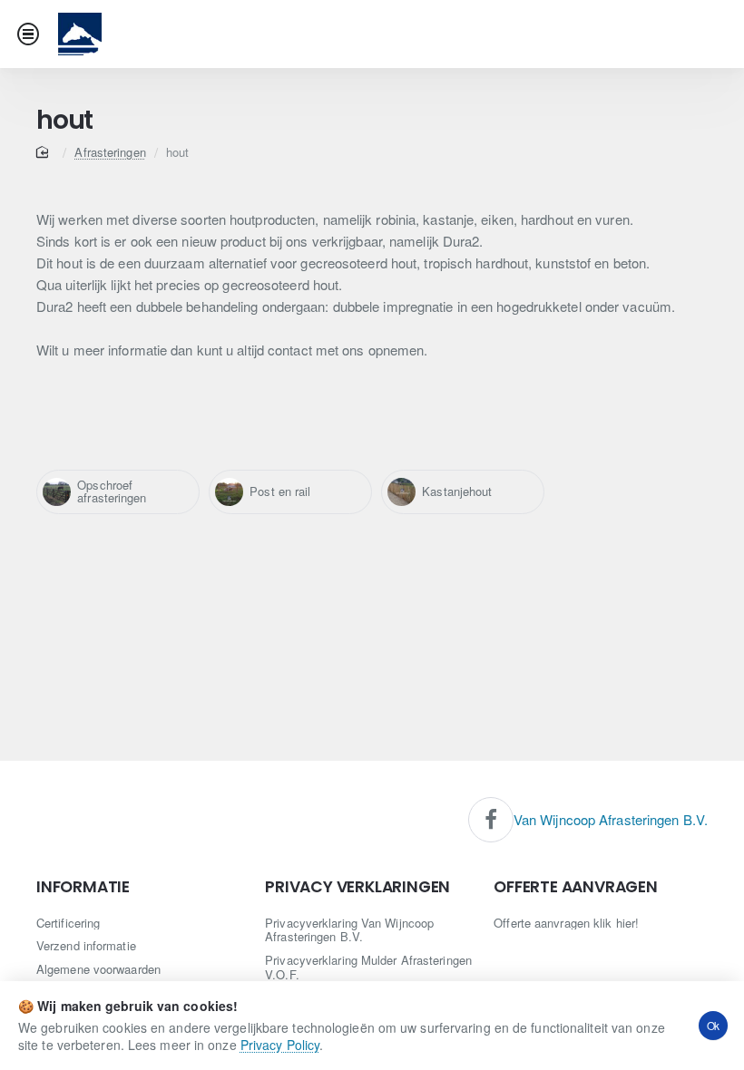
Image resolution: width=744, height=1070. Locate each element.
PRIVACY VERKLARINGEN (357, 887)
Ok (713, 1025)
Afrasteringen (109, 151)
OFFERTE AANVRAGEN (576, 887)
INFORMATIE (83, 887)
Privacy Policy (279, 1045)
